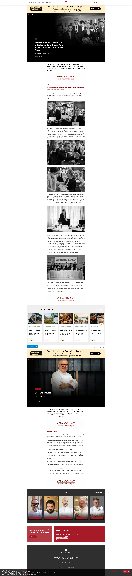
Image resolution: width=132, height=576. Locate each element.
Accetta (126, 571)
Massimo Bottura (33, 516)
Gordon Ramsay (94, 516)
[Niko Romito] (66, 508)
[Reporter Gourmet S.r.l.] (66, 2)
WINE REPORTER (48, 2)
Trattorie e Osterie (94, 326)
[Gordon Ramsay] (97, 508)
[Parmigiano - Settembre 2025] (66, 9)
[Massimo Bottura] (35, 508)
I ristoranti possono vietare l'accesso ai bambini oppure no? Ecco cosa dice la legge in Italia (81, 332)
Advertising (61, 567)
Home (29, 14)
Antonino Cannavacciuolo (48, 515)
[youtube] (96, 2)
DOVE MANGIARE (38, 2)
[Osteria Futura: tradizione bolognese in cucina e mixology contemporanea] (97, 318)
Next (101, 324)
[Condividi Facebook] (40, 56)
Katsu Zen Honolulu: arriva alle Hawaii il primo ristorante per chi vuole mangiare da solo (66, 332)
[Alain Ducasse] (81, 508)
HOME (29, 2)
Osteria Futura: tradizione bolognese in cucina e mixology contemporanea (96, 332)
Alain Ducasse (78, 516)
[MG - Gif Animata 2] (66, 77)
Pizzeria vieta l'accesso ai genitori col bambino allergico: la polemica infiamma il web (35, 332)
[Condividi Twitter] (41, 56)
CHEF (43, 2)
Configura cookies (111, 571)
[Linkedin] (100, 347)
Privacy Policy (71, 567)
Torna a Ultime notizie (32, 346)
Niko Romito (63, 516)
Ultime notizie (34, 14)
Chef (32, 359)
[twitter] (98, 2)
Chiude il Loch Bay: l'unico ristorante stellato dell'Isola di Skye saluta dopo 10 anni (50, 332)
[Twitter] (102, 347)
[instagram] (94, 2)
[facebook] (92, 2)
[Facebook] (99, 347)
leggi (31, 340)
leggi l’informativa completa (27, 573)
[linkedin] (69, 563)
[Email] (103, 347)
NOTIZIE (32, 2)
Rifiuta (119, 571)
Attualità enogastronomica (35, 326)
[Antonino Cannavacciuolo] (51, 508)
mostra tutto (98, 309)
